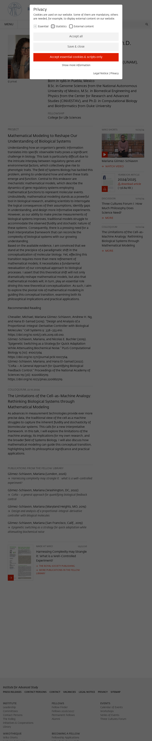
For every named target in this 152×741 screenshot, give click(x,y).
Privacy (114, 73)
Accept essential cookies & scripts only (76, 57)
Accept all (76, 36)
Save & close (76, 46)
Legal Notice (100, 73)
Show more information (76, 65)
